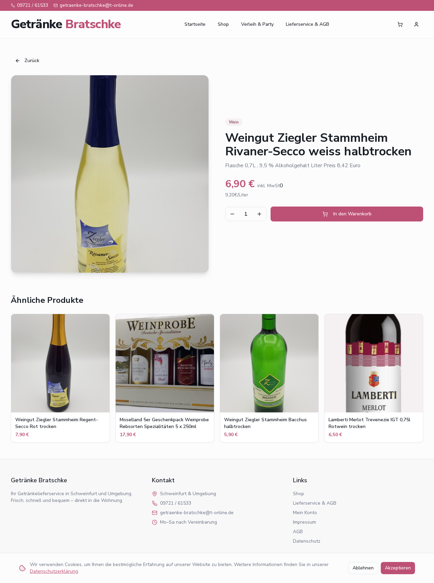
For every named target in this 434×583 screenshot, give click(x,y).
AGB (298, 531)
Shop (223, 24)
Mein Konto (305, 512)
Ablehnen (363, 568)
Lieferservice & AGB (307, 24)
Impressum (304, 522)
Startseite (194, 24)
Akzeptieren (398, 568)
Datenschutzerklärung (54, 571)
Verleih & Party (257, 24)
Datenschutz (306, 541)
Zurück (31, 60)
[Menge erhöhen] (259, 214)
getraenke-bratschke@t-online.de (96, 5)
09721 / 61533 (32, 5)
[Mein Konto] (416, 24)
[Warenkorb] (400, 24)
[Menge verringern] (232, 214)
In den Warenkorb (352, 214)
